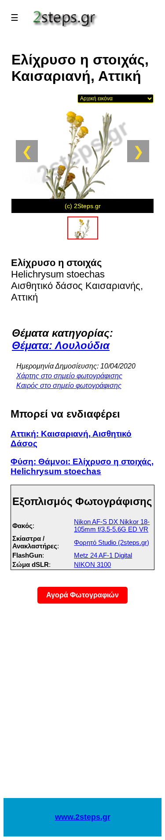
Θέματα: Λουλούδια (61, 345)
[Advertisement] (82, 706)
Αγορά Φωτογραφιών (82, 595)
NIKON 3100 (92, 564)
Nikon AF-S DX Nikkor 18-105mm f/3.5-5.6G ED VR (112, 525)
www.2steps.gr (82, 817)
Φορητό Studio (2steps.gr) (111, 542)
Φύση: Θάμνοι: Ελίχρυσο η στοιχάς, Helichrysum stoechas (82, 466)
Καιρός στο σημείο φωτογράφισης (68, 385)
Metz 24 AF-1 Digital (103, 555)
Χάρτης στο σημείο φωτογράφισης (69, 376)
